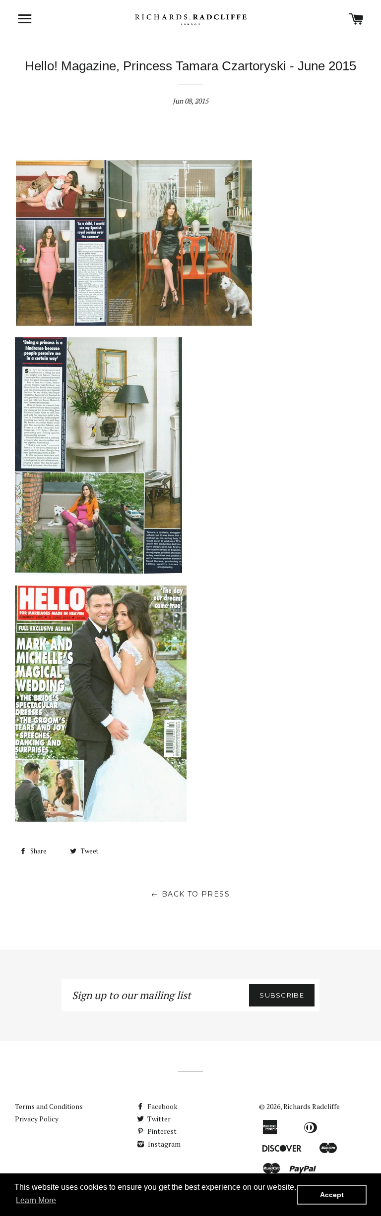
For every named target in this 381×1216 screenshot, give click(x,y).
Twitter (158, 1118)
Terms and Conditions (49, 1106)
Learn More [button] (36, 1200)
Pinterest (161, 1131)
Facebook (162, 1106)
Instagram (163, 1144)
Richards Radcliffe (311, 1106)
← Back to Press (190, 894)
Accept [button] (332, 1195)
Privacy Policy (37, 1118)
